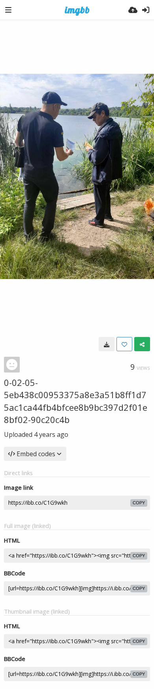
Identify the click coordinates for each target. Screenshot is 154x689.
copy (139, 502)
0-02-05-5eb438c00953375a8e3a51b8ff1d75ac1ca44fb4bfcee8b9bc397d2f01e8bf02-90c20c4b (75, 400)
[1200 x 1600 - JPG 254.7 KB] (107, 344)
